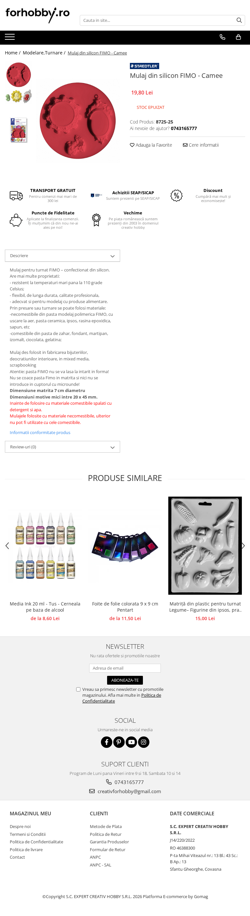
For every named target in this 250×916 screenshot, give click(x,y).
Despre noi (20, 826)
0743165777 (128, 782)
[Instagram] (143, 742)
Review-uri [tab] (23, 447)
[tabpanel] (78, 121)
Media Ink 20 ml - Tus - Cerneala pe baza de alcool (45, 607)
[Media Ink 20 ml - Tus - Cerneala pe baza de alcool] (45, 546)
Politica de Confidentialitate (36, 842)
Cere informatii (203, 145)
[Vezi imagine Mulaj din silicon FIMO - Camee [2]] (18, 130)
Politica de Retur (105, 834)
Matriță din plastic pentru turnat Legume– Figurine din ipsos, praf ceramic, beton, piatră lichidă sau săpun (205, 607)
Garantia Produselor (109, 842)
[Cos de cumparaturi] (238, 37)
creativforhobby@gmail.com (128, 791)
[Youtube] (131, 742)
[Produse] (10, 39)
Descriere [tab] (19, 255)
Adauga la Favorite (153, 145)
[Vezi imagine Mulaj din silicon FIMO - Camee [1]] (18, 96)
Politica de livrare (26, 849)
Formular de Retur (107, 849)
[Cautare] (239, 20)
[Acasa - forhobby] (37, 15)
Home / (13, 53)
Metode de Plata (106, 826)
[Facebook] (106, 742)
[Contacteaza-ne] (222, 37)
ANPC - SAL (100, 865)
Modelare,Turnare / (45, 53)
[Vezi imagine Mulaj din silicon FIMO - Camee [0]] (18, 74)
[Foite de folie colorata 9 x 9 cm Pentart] (125, 546)
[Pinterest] (119, 742)
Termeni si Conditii (28, 834)
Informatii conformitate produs (40, 432)
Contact (17, 857)
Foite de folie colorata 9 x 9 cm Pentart (125, 607)
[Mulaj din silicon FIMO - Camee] (78, 121)
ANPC (95, 857)
